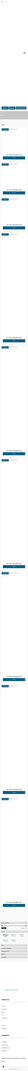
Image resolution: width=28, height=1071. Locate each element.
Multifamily (4, 1050)
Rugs (3, 1012)
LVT (3, 1015)
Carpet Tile (4, 1009)
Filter (4, 928)
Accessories (4, 1018)
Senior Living (5, 1044)
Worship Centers (6, 1047)
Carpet (3, 1006)
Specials (4, 1025)
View (14, 157)
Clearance (4, 1028)
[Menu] (3, 1066)
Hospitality (4, 1042)
